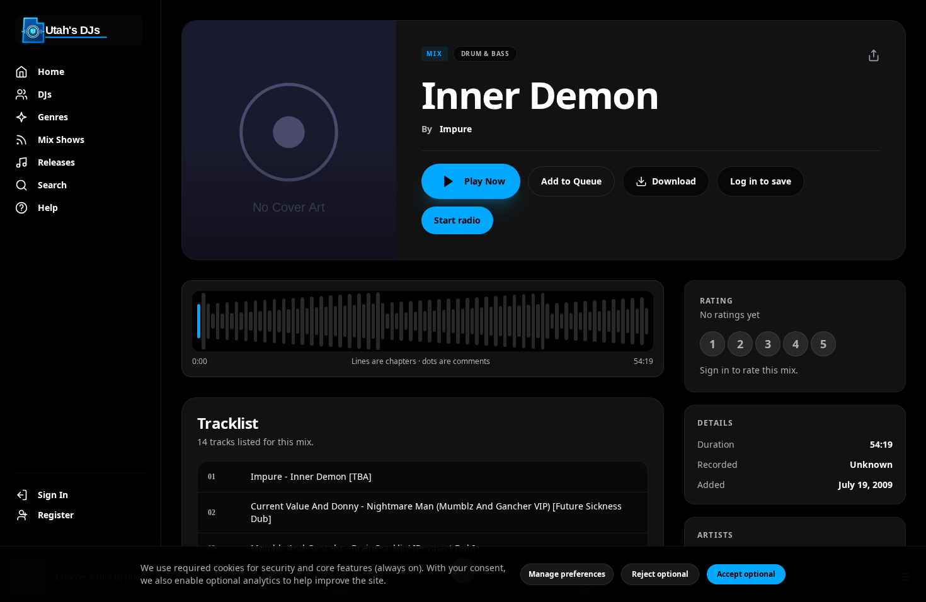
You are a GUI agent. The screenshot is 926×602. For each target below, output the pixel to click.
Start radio (457, 220)
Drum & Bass (485, 53)
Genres (53, 117)
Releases (56, 162)
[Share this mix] (873, 55)
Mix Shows (61, 139)
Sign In (53, 495)
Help (48, 207)
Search (52, 185)
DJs (45, 94)
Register (56, 515)
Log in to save (760, 181)
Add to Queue (571, 181)
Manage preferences (567, 574)
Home (51, 71)
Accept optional (746, 574)
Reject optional (660, 574)
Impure (456, 129)
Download (674, 181)
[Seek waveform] (422, 321)
